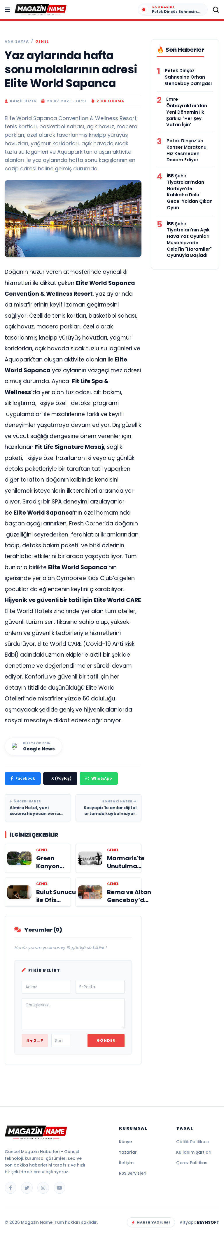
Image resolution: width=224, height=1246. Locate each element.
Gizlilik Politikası (192, 1142)
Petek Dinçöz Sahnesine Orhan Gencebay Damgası (188, 77)
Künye (125, 1142)
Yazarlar (128, 1152)
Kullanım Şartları (193, 1152)
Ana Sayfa (17, 41)
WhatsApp (101, 778)
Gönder (106, 1040)
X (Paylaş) (61, 778)
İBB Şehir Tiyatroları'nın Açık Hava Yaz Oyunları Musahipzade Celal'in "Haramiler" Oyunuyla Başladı (189, 240)
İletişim (126, 1163)
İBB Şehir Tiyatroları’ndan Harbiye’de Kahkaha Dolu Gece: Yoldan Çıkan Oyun (190, 192)
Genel (42, 41)
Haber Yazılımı (153, 1222)
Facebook (25, 778)
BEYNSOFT (208, 1222)
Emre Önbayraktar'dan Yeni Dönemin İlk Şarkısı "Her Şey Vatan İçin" (186, 112)
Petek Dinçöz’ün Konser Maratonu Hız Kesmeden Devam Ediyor (186, 150)
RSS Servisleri (132, 1173)
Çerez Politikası (192, 1163)
